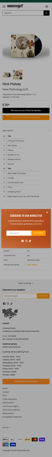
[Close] (47, 212)
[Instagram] (26, 240)
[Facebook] (23, 240)
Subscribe (38, 233)
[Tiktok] (30, 240)
